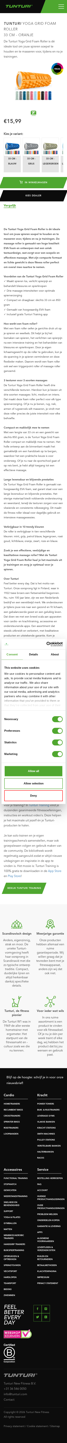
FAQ (39, 1184)
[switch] (57, 731)
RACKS (40, 1158)
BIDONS (8, 1289)
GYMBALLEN (10, 1223)
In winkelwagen (35, 183)
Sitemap (55, 1426)
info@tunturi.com (15, 1394)
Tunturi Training (39, 805)
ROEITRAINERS (11, 1128)
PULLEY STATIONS (46, 1140)
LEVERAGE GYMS (46, 1116)
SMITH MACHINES (46, 1134)
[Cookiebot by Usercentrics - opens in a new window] (47, 644)
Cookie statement (37, 1426)
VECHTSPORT (10, 1271)
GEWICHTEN (10, 1190)
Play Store (14, 876)
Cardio (9, 1095)
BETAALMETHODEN (47, 1265)
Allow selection (34, 783)
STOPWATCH (10, 1184)
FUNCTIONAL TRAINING (16, 1178)
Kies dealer (33, 196)
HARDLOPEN (10, 1277)
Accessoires (13, 1169)
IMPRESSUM (43, 1277)
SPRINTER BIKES (12, 1122)
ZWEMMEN (9, 1295)
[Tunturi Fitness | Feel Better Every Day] (19, 5)
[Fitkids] (57, 69)
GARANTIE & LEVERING (49, 1226)
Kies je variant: (13, 134)
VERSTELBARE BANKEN (49, 1146)
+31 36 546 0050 (15, 1388)
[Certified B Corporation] (33, 1353)
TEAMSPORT (10, 1283)
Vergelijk (10, 205)
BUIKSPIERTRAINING (14, 1250)
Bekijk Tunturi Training (24, 888)
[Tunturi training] (33, 113)
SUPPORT (8, 1211)
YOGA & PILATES (12, 1217)
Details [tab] (33, 654)
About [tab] (55, 654)
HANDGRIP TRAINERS (14, 1244)
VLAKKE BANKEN (46, 1122)
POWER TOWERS (45, 1104)
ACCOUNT (42, 1190)
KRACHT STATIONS (46, 1128)
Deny (33, 795)
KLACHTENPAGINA (46, 1271)
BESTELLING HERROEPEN (50, 1178)
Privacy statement (14, 1426)
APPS (39, 1232)
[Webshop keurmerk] (33, 1334)
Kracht (42, 1095)
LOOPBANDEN (11, 1134)
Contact (9, 1399)
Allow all (33, 771)
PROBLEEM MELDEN (47, 1214)
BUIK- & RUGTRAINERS (48, 1110)
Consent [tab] (12, 654)
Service (42, 1169)
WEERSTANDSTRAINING (16, 1196)
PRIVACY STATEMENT (47, 1283)
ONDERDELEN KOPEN (48, 1220)
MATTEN (8, 1229)
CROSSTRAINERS (12, 1116)
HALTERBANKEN (45, 1152)
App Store (54, 871)
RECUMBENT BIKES (13, 1110)
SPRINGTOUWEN (12, 1265)
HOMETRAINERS (12, 1104)
